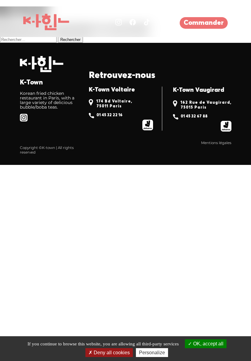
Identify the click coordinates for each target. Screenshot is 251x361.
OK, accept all (207, 343)
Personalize (152, 352)
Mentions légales (216, 142)
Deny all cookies (111, 352)
